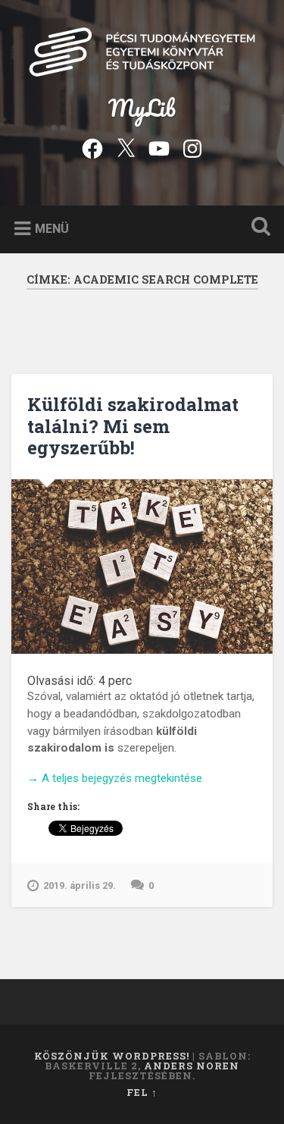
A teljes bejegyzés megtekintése (114, 779)
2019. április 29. (79, 885)
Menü (52, 228)
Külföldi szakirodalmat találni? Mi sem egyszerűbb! (133, 426)
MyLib (142, 108)
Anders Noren (191, 1066)
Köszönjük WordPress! (111, 1056)
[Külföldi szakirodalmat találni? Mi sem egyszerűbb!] (142, 566)
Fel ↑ (142, 1092)
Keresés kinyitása (257, 228)
